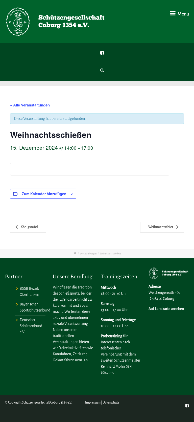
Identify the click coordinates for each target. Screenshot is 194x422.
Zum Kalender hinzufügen (44, 193)
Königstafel (29, 227)
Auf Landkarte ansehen (166, 309)
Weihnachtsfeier (161, 227)
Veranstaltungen (88, 253)
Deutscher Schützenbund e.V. (31, 326)
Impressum (93, 402)
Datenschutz (111, 402)
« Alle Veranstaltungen (30, 105)
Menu (183, 13)
